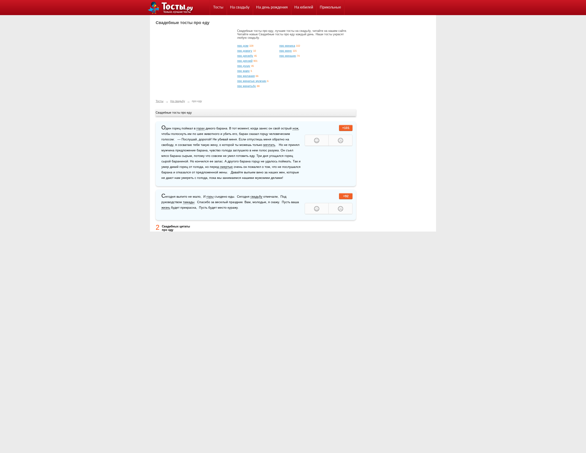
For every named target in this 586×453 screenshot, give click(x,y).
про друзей (244, 61)
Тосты (218, 7)
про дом (242, 45)
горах (200, 128)
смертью (226, 167)
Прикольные (330, 7)
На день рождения (272, 7)
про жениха (287, 45)
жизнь (165, 207)
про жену (285, 50)
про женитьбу (246, 86)
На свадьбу (240, 7)
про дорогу (244, 50)
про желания (246, 76)
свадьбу (256, 196)
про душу (243, 66)
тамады (188, 202)
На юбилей (303, 7)
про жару (243, 71)
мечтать (269, 145)
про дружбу (245, 55)
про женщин (287, 55)
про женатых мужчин (251, 81)
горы (210, 196)
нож (295, 128)
